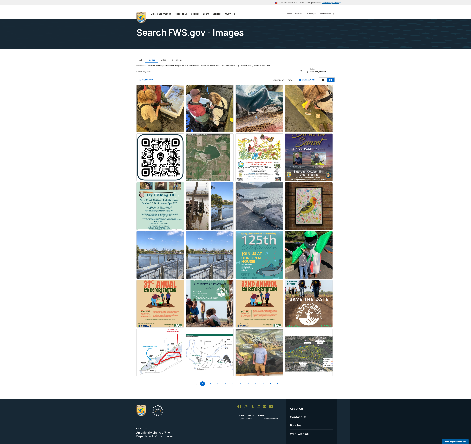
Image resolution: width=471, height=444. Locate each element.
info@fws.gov (271, 418)
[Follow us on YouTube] (272, 406)
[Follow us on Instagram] (246, 406)
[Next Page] (277, 383)
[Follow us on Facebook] (240, 406)
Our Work (230, 13)
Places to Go (181, 13)
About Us (296, 409)
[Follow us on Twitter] (253, 406)
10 (271, 383)
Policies (295, 425)
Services (217, 13)
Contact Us (298, 417)
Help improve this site (455, 441)
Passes (289, 14)
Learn (206, 13)
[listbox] (321, 72)
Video (163, 60)
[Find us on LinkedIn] (259, 406)
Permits (298, 14)
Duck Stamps (310, 14)
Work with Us (299, 434)
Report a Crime (325, 14)
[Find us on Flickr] (265, 406)
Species (195, 13)
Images (151, 60)
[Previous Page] (196, 383)
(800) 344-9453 (246, 418)
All (140, 60)
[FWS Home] (141, 17)
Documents (177, 60)
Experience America (161, 13)
